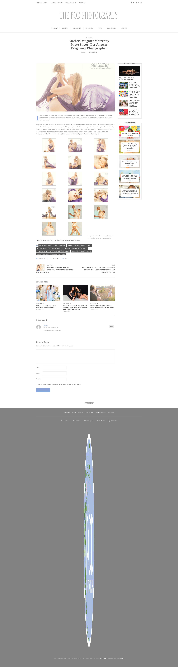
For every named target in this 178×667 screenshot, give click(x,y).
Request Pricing (57, 2)
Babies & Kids (77, 28)
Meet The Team (71, 2)
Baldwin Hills (68, 240)
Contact (82, 2)
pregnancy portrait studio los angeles (74, 248)
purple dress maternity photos (81, 251)
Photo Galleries (42, 2)
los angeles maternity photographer (79, 245)
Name (38, 367)
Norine (46, 325)
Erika (83, 52)
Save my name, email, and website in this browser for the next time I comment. (60, 384)
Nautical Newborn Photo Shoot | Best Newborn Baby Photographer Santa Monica (130, 191)
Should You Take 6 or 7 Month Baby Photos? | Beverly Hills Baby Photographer (134, 94)
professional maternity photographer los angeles (53, 251)
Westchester (77, 240)
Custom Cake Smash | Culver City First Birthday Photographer (134, 85)
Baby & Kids (130, 165)
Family (100, 28)
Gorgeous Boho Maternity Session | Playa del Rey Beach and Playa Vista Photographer (129, 146)
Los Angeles (108, 235)
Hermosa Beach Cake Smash (130, 133)
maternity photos (84, 115)
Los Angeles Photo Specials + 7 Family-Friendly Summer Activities (134, 112)
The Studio (89, 412)
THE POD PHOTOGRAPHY (100, 658)
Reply (111, 326)
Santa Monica (46, 240)
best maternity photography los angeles (52, 245)
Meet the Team (101, 412)
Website (38, 379)
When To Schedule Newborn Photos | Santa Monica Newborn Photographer (134, 103)
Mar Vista (53, 240)
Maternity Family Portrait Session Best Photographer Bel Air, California (75, 307)
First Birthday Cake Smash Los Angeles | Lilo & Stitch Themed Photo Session (129, 177)
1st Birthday (89, 28)
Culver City (39, 240)
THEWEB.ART (119, 658)
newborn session (43, 117)
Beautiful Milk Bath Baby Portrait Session (129, 162)
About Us (124, 28)
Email (38, 373)
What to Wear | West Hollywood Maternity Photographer (128, 78)
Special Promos (112, 28)
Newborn (65, 28)
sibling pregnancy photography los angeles (51, 254)
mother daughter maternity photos (48, 248)
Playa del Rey (60, 240)
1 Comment (55, 258)
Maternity (54, 28)
